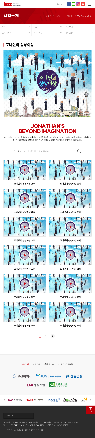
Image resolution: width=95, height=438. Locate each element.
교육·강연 (6, 32)
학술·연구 (37, 32)
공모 (35, 26)
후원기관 (25, 364)
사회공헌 (69, 32)
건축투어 (69, 26)
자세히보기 (24, 172)
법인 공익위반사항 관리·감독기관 (59, 364)
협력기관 (36, 364)
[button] (4, 400)
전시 (4, 26)
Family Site (9, 416)
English (59, 4)
